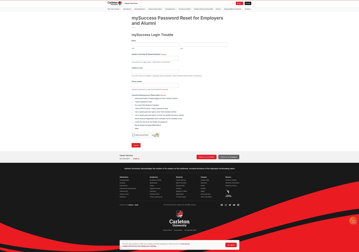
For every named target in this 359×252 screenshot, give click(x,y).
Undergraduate (124, 180)
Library (152, 185)
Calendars (153, 191)
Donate (248, 3)
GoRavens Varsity (231, 185)
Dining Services (206, 194)
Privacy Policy (167, 230)
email (136, 205)
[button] (353, 221)
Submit (136, 145)
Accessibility (178, 230)
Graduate (122, 183)
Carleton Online (154, 194)
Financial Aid (124, 191)
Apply (239, 3)
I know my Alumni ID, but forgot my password (151, 122)
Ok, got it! (231, 245)
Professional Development (128, 188)
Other (137, 128)
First (133, 48)
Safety (203, 191)
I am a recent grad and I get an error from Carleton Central (155, 112)
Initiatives (123, 197)
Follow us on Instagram (229, 157)
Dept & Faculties (181, 183)
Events (203, 185)
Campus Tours (124, 194)
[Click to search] (233, 3)
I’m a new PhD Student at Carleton (147, 105)
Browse (247, 9)
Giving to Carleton (231, 180)
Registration (180, 194)
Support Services (155, 188)
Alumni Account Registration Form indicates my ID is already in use (158, 118)
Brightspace (153, 183)
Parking (203, 188)
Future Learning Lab (156, 197)
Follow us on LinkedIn (206, 157)
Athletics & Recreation (232, 183)
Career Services (131, 3)
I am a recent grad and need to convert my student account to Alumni (159, 115)
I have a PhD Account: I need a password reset (151, 108)
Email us (136, 159)
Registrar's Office (181, 191)
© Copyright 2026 (190, 230)
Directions (204, 183)
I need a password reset (143, 102)
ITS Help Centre (181, 197)
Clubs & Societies (206, 197)
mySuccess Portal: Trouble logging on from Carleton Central (156, 98)
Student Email (180, 185)
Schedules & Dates (156, 180)
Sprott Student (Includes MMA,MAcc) (148, 125)
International (123, 185)
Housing (178, 188)
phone (131, 205)
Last (181, 48)
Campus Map (205, 180)
